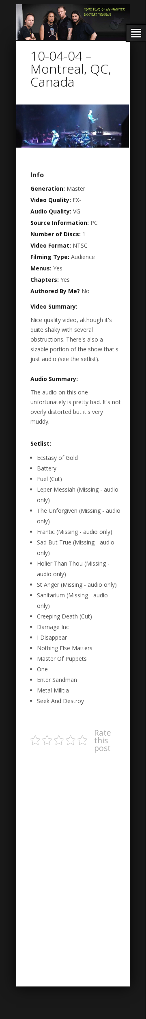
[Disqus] (75, 861)
